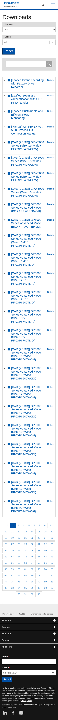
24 (45, 538)
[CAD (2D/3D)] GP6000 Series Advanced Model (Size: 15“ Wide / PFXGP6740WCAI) (26, 430)
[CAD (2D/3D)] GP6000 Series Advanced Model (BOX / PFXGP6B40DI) (26, 223)
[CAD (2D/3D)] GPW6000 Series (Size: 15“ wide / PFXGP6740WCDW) (27, 161)
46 (32, 556)
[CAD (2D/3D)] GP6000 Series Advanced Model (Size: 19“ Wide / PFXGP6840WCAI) (26, 468)
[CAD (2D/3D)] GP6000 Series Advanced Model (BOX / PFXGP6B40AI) (26, 208)
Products (7, 620)
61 (25, 569)
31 (39, 544)
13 (25, 531)
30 (32, 544)
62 (32, 569)
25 (52, 538)
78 (32, 581)
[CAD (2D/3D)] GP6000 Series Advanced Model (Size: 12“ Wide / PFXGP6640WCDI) (26, 411)
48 (45, 556)
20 (19, 538)
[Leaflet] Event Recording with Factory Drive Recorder (27, 84)
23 (39, 538)
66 (6, 575)
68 (19, 575)
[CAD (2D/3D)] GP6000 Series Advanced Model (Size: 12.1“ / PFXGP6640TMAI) (26, 278)
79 (39, 581)
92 (32, 594)
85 (25, 588)
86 (32, 588)
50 (6, 563)
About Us (7, 646)
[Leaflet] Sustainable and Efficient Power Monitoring (27, 114)
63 (39, 569)
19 (12, 538)
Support (6, 640)
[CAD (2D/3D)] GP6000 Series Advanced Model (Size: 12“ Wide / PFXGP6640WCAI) (26, 392)
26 (6, 544)
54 (32, 563)
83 (12, 588)
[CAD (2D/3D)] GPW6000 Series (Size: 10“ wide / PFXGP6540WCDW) (27, 192)
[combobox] (4, 42)
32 (45, 544)
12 (19, 531)
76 (19, 581)
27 (12, 544)
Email (5, 656)
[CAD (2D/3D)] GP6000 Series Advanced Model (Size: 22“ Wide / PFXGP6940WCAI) (26, 506)
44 (19, 556)
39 (39, 550)
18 (6, 538)
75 (12, 581)
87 (39, 588)
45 (25, 556)
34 (6, 550)
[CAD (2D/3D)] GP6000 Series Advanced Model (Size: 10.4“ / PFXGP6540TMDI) (26, 259)
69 (25, 575)
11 (12, 531)
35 (12, 550)
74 (6, 581)
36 (19, 550)
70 (32, 575)
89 (52, 588)
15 (39, 531)
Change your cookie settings (42, 614)
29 (25, 544)
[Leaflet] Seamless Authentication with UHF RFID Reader (26, 99)
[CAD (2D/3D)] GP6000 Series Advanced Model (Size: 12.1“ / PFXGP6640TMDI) (26, 297)
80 (45, 581)
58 (6, 569)
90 (19, 594)
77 (25, 581)
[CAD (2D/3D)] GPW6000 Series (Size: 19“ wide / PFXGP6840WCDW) (27, 146)
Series (8, 37)
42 (6, 556)
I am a (6, 667)
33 (52, 544)
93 (39, 594)
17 (52, 531)
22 (32, 538)
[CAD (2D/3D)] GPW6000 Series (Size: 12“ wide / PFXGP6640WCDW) (27, 177)
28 (19, 544)
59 (12, 569)
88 (45, 588)
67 (12, 575)
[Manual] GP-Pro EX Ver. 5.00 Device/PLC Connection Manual (27, 130)
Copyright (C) (7, 705)
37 (25, 550)
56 (45, 563)
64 (45, 569)
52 (19, 563)
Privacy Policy (8, 614)
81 (52, 581)
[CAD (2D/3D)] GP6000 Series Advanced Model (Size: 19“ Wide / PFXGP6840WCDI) (26, 487)
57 (52, 563)
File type (9, 24)
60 (19, 569)
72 (45, 575)
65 (52, 569)
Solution (6, 633)
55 (39, 563)
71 (39, 575)
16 (45, 531)
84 (19, 588)
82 (6, 588)
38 (32, 550)
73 (52, 575)
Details (50, 80)
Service (6, 627)
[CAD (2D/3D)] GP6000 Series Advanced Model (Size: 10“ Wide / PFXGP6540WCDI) (26, 373)
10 (6, 531)
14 (32, 531)
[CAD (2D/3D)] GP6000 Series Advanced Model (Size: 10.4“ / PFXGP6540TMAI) (26, 240)
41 (52, 550)
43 (12, 556)
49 (52, 556)
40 (45, 550)
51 (12, 563)
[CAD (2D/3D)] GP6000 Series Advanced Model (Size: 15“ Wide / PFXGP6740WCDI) (26, 449)
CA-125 (22, 614)
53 (25, 563)
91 (25, 594)
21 (25, 538)
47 (39, 556)
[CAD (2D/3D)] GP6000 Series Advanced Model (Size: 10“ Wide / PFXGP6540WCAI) (26, 354)
